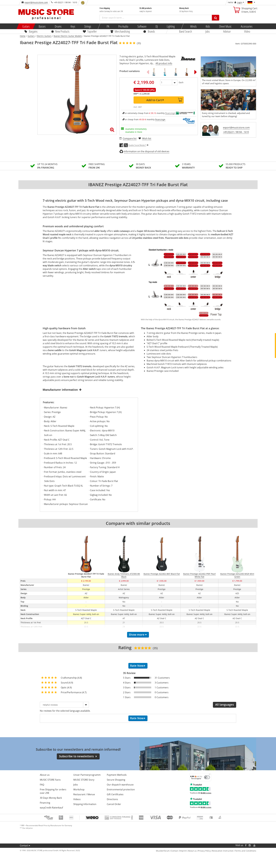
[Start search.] (215, 18)
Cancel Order (114, 804)
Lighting (171, 26)
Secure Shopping (116, 779)
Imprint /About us (188, 850)
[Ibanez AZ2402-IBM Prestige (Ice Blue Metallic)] (176, 72)
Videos (77, 799)
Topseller (92, 31)
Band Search (185, 31)
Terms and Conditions (245, 850)
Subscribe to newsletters (76, 756)
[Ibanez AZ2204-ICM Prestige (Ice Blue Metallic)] (154, 72)
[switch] (207, 777)
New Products (62, 31)
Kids (208, 26)
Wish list (146, 138)
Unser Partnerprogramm (87, 774)
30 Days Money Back (51, 797)
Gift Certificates (115, 794)
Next (195, 72)
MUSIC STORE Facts (50, 779)
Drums (58, 26)
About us (45, 774)
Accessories (246, 26)
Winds (193, 26)
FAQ (42, 784)
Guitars (26, 26)
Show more (136, 635)
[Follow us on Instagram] (249, 845)
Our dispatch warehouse (120, 784)
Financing (45, 802)
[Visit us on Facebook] (246, 845)
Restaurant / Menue (84, 794)
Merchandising (122, 31)
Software (141, 26)
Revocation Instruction (223, 850)
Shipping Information (84, 804)
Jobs (207, 31)
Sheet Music (225, 26)
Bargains (33, 31)
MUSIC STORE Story (83, 779)
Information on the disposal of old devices (146, 151)
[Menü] (209, 775)
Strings (87, 26)
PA (108, 26)
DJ (156, 26)
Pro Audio (123, 26)
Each (181, 82)
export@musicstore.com (36, 2)
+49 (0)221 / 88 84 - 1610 (236, 132)
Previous (147, 72)
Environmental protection (121, 789)
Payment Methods (117, 774)
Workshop (79, 789)
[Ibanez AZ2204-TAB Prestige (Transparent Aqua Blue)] (165, 72)
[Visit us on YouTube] (254, 845)
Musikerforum (163, 850)
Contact (24, 845)
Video (247, 31)
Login (239, 2)
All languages (224, 704)
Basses (42, 26)
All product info (164, 63)
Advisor (227, 31)
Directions (112, 799)
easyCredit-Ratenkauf (51, 807)
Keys (73, 26)
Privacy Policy (204, 850)
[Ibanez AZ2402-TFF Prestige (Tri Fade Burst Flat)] (187, 72)
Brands (151, 31)
